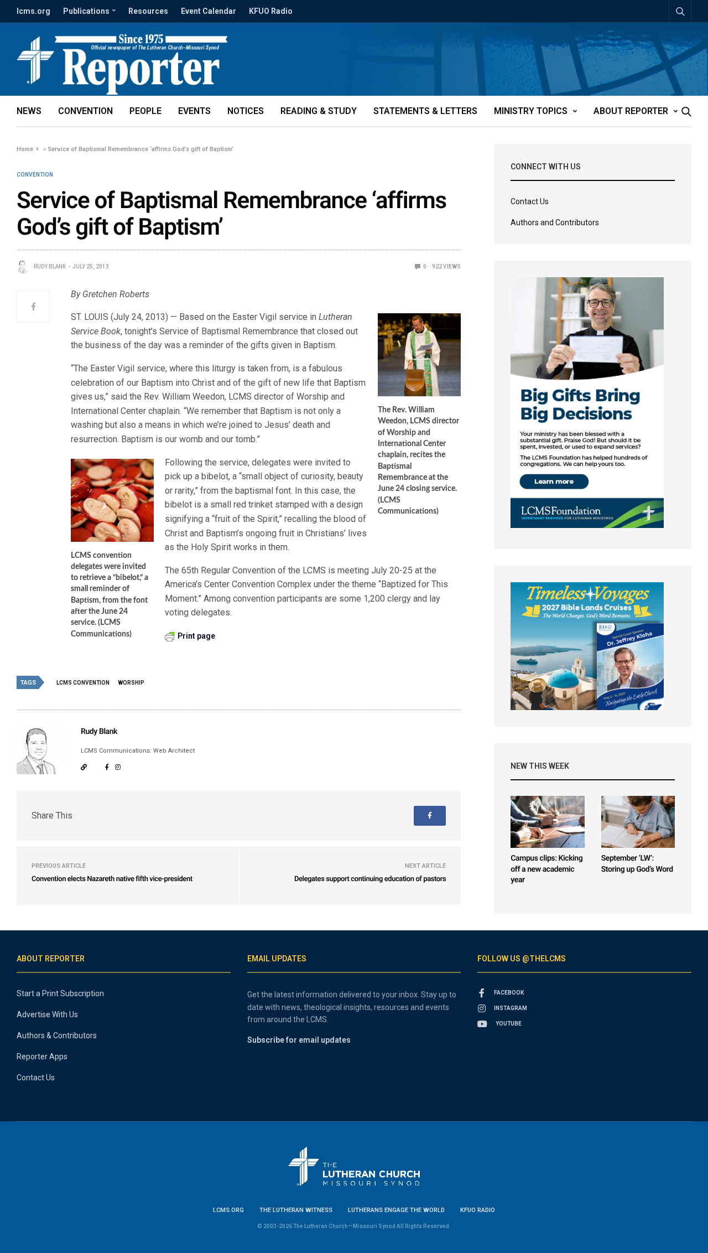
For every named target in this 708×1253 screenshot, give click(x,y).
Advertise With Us (47, 1014)
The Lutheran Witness (295, 1210)
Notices (245, 111)
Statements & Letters (425, 111)
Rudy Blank (50, 266)
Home (25, 149)
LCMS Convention (83, 683)
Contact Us (530, 201)
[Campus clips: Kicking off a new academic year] (547, 822)
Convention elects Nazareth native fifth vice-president (112, 879)
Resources (148, 11)
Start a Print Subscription (60, 993)
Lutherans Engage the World (396, 1210)
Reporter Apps (42, 1056)
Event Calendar (208, 11)
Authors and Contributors (555, 222)
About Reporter (631, 111)
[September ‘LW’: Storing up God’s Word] (638, 822)
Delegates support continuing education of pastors (370, 879)
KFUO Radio (271, 11)
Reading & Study (318, 111)
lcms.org (33, 11)
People (145, 111)
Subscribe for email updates (299, 1039)
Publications (86, 11)
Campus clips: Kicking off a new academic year (546, 869)
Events (194, 111)
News (29, 111)
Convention (85, 111)
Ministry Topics (531, 111)
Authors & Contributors (57, 1035)
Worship (131, 683)
